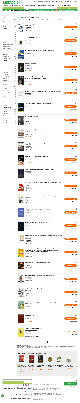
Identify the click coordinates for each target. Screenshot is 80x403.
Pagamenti (22, 387)
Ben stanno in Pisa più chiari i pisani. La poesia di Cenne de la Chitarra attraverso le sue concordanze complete (42, 77)
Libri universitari (31, 5)
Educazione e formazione (9, 31)
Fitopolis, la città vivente (50, 366)
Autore (37, 19)
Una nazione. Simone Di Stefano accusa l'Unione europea (39, 275)
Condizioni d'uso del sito (21, 388)
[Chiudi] (76, 380)
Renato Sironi (9, 65)
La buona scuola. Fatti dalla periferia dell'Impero (37, 130)
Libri (9, 8)
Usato (9, 21)
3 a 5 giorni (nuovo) (9, 56)
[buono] (40, 10)
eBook (44, 5)
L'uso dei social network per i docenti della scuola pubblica (40, 50)
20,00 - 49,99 (9, 113)
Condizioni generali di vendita (9, 388)
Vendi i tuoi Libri (59, 1)
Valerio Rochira (27, 316)
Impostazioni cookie (70, 386)
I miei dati (35, 1)
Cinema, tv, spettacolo (9, 46)
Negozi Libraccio (72, 8)
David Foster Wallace (69, 366)
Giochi (53, 5)
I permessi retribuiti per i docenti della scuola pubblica (38, 103)
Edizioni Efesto (9, 100)
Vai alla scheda (73, 29)
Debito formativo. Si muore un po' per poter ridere (37, 209)
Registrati (69, 1)
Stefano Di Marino (21, 369)
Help (27, 387)
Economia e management (9, 40)
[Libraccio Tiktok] (28, 385)
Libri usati (24, 5)
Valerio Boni (27, 305)
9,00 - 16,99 (9, 122)
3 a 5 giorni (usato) (9, 58)
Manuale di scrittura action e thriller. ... (22, 367)
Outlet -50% (39, 5)
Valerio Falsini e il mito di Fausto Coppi (34, 289)
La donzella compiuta (30, 63)
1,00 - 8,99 (9, 120)
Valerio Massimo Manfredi (31, 367)
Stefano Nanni (33, 316)
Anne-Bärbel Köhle (9, 74)
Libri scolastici (9, 5)
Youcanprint (9, 86)
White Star (28, 306)
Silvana (28, 264)
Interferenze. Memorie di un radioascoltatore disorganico (39, 169)
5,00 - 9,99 (9, 109)
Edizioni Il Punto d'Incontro (9, 101)
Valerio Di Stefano (9, 63)
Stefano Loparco (28, 290)
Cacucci (9, 98)
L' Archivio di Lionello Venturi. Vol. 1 (33, 328)
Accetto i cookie (70, 383)
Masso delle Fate (30, 291)
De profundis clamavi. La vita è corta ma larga (36, 222)
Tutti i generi (9, 26)
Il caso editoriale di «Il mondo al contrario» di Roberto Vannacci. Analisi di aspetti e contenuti (43, 236)
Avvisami (70, 331)
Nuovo (9, 19)
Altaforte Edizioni (9, 94)
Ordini (39, 1)
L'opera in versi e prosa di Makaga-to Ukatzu (36, 156)
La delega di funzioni (30, 315)
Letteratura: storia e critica (9, 32)
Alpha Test (9, 88)
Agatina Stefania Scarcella (9, 72)
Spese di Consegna (15, 387)
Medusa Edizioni (30, 331)
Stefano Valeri (9, 70)
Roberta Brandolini (33, 330)
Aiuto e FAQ (53, 1)
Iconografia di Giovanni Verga (32, 37)
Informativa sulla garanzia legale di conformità (23, 391)
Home (3, 15)
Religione (9, 42)
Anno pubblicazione (29, 19)
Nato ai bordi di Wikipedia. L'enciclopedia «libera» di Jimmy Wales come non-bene (43, 183)
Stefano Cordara (32, 305)
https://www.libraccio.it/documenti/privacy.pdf (43, 390)
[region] (55, 390)
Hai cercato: (21, 17)
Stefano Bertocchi (9, 66)
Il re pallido (68, 365)
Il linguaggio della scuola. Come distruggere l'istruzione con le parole (42, 143)
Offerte (68, 5)
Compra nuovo (70, 27)
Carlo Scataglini (9, 76)
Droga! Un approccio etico (31, 116)
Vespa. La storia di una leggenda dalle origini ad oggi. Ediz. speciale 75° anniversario (43, 302)
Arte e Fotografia (9, 38)
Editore (43, 19)
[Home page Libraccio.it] (12, 3)
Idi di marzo (31, 365)
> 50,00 (9, 115)
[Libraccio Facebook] (23, 385)
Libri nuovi (19, 5)
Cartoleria (58, 5)
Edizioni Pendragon (9, 103)
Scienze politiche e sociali (9, 44)
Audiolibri (49, 5)
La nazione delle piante (59, 366)
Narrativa (9, 34)
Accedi (64, 1)
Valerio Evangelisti (40, 368)
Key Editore (29, 318)
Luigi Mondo (9, 80)
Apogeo (9, 96)
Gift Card (64, 5)
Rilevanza (55, 19)
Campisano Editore (9, 92)
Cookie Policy (41, 399)
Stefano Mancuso (50, 368)
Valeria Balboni (9, 68)
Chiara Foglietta (9, 78)
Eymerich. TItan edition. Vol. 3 (40, 366)
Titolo (61, 19)
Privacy (31, 387)
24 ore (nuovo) (9, 54)
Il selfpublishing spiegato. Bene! (33, 24)
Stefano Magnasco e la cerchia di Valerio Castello (37, 262)
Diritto (9, 36)
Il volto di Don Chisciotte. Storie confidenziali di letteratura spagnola (42, 196)
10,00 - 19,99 (9, 111)
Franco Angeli (9, 90)
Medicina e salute (9, 48)
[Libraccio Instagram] (26, 385)
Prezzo (48, 19)
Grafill (28, 254)
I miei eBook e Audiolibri (45, 1)
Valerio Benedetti (28, 277)
